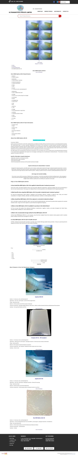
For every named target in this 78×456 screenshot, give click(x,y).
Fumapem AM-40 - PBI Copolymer (39, 337)
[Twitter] (56, 2)
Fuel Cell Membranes (16, 67)
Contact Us (65, 11)
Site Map (11, 445)
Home (13, 65)
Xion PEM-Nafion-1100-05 (39, 418)
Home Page (40, 11)
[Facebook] (54, 2)
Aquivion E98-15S (39, 296)
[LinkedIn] (57, 2)
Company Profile (48, 11)
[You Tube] (59, 2)
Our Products (57, 11)
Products (14, 66)
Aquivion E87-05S (39, 378)
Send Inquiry (39, 62)
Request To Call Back (39, 63)
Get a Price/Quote (39, 72)
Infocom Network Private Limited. (71, 454)
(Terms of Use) (73, 453)
